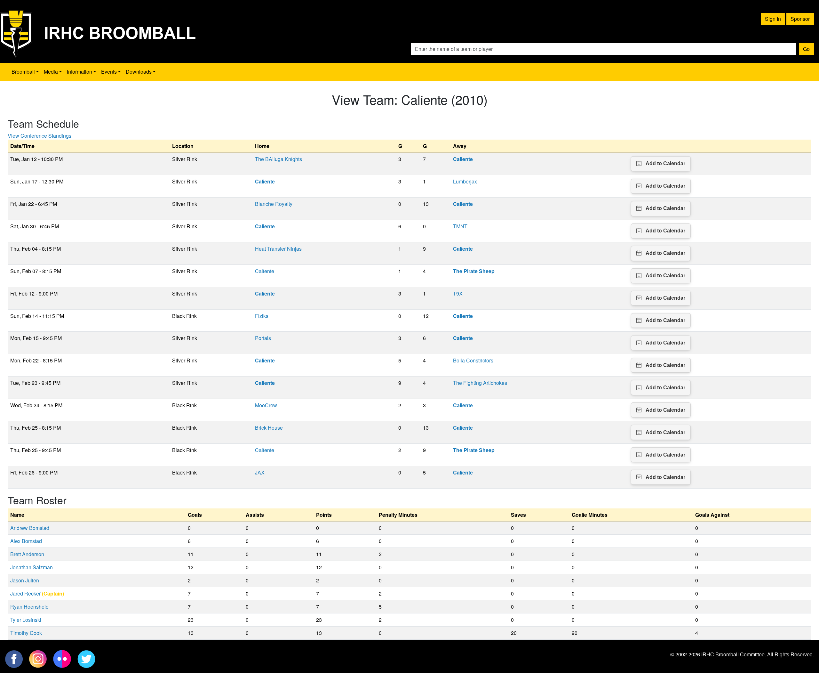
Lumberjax (465, 181)
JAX (260, 472)
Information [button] (79, 71)
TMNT (460, 226)
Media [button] (51, 71)
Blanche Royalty (273, 203)
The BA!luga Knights (278, 159)
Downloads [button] (139, 71)
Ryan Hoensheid (29, 606)
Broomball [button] (23, 71)
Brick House (269, 427)
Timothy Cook (26, 633)
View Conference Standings (39, 135)
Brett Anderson (27, 554)
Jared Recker (25, 593)
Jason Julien (24, 580)
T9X (458, 293)
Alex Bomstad (26, 541)
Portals (263, 338)
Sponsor (800, 18)
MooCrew (266, 405)
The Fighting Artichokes (480, 382)
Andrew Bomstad (29, 527)
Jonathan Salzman (31, 567)
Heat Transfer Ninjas (278, 248)
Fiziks (261, 316)
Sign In (773, 18)
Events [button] (109, 71)
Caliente (264, 271)
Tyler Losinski (25, 619)
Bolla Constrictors (473, 360)
